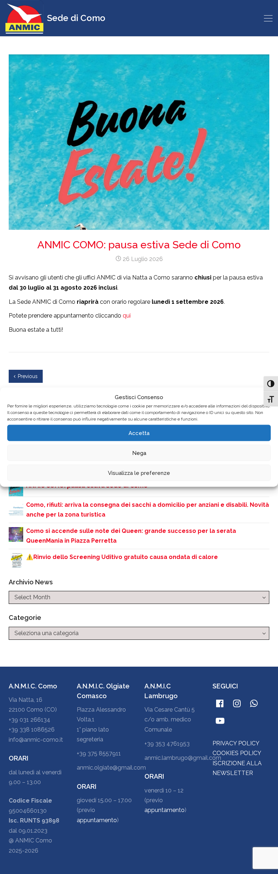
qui (127, 315)
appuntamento (97, 820)
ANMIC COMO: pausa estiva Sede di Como (139, 245)
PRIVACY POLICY (236, 743)
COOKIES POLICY (236, 753)
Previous (28, 376)
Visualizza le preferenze (139, 472)
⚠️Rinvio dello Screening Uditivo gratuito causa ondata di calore (122, 557)
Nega (139, 453)
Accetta (139, 433)
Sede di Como (75, 18)
